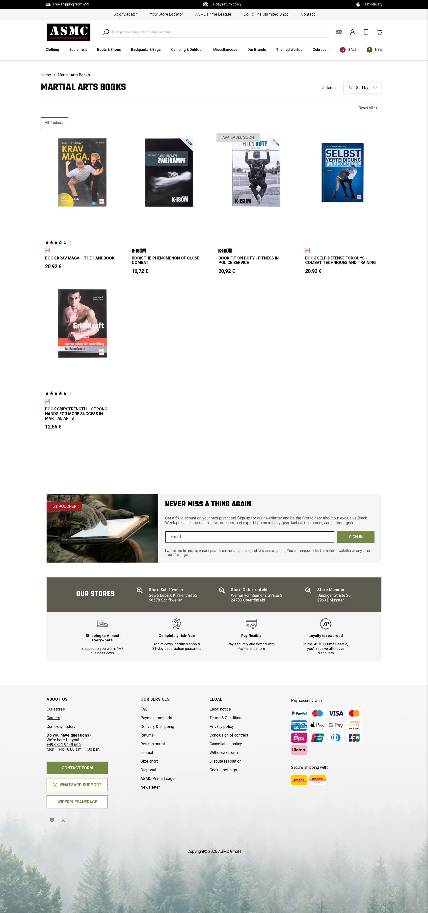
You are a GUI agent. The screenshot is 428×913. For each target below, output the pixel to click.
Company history (61, 726)
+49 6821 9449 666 (64, 744)
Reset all (366, 108)
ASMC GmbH (229, 851)
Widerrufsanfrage (77, 801)
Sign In (356, 537)
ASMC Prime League (213, 14)
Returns (147, 735)
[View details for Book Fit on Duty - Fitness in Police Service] (255, 172)
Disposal (148, 770)
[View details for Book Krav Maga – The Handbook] (82, 172)
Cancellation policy (226, 744)
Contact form (77, 768)
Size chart (149, 761)
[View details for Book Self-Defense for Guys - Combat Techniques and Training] (342, 172)
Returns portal (152, 744)
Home (46, 75)
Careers (53, 717)
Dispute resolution (225, 761)
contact (308, 14)
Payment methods (156, 717)
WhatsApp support (81, 784)
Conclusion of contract (229, 735)
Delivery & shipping (157, 726)
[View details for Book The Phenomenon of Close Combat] (169, 172)
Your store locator (166, 14)
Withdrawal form (224, 752)
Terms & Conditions (226, 717)
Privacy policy (222, 726)
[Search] (106, 32)
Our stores (56, 709)
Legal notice (220, 709)
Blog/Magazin (125, 14)
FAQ (144, 709)
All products (54, 123)
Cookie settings (223, 770)
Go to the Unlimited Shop (266, 14)
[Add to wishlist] (114, 141)
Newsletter (150, 787)
